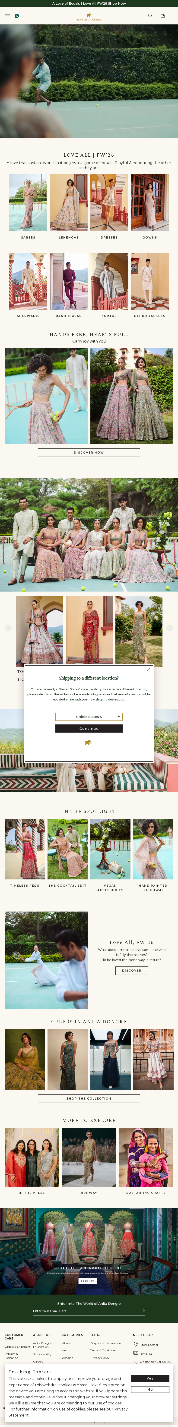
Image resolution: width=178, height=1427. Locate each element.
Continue (89, 729)
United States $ (89, 717)
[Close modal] (148, 670)
